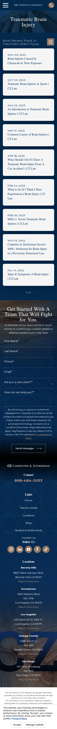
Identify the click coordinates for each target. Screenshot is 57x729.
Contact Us (28, 537)
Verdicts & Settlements (28, 530)
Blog (28, 522)
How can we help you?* (19, 392)
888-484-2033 (29, 480)
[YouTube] (28, 549)
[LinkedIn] (20, 549)
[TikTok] (46, 549)
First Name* (11, 341)
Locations (28, 515)
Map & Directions (28, 581)
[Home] (28, 5)
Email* (8, 371)
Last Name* (11, 351)
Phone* (9, 361)
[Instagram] (11, 549)
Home (28, 500)
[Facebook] (37, 549)
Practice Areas (28, 507)
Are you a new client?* (18, 382)
